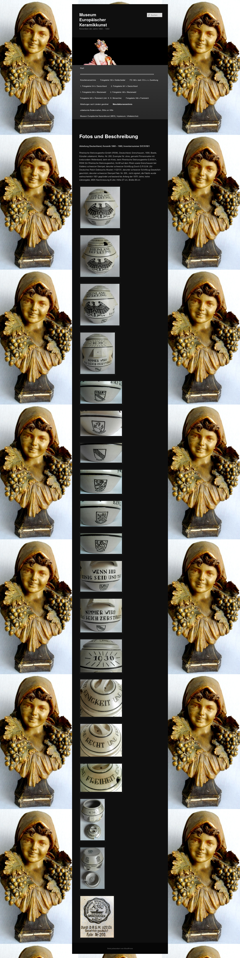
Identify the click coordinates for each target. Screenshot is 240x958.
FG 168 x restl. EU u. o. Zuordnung (144, 80)
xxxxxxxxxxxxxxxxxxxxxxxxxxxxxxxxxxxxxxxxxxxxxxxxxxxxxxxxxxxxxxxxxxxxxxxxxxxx (117, 74)
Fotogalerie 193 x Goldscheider (112, 80)
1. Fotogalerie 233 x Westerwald (93, 92)
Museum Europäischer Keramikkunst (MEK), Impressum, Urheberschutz (109, 116)
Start (82, 68)
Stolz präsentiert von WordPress (120, 948)
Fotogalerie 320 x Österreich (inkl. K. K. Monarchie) (101, 98)
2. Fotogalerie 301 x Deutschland (124, 86)
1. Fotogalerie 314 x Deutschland (93, 86)
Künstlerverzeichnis (88, 80)
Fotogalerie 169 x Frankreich (137, 98)
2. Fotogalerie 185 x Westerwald (123, 92)
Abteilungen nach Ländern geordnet (94, 104)
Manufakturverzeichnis (122, 104)
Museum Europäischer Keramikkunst (93, 20)
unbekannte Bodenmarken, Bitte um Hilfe (96, 110)
